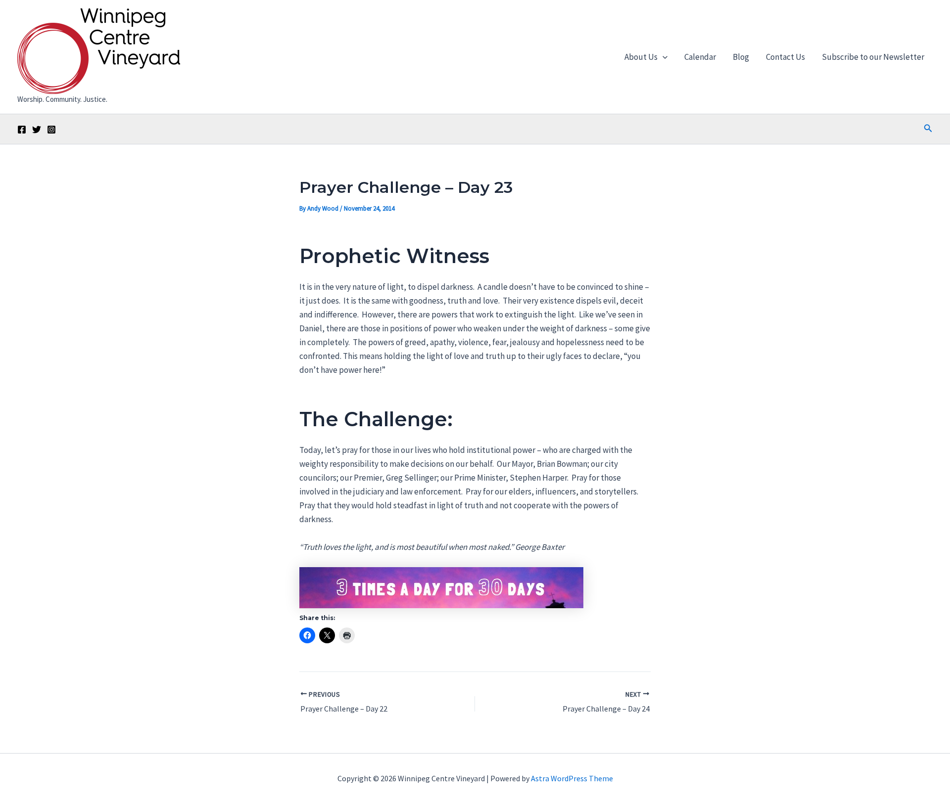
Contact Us (785, 56)
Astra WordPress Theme (572, 778)
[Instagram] (51, 129)
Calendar (700, 56)
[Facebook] (21, 129)
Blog (741, 56)
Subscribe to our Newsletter (873, 56)
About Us (641, 56)
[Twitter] (36, 129)
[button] (662, 57)
